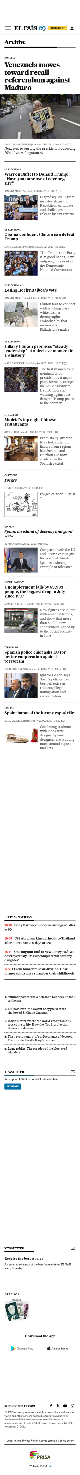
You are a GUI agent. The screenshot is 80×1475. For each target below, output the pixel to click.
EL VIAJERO (11, 415)
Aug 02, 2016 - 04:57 (52, 669)
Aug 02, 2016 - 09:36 (44, 432)
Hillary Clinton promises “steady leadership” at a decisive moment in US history (39, 351)
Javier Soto (11, 432)
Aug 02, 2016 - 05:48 (35, 543)
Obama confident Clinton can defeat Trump (39, 237)
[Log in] (72, 28)
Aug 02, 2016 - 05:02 (50, 604)
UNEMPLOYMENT (14, 582)
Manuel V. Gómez (14, 604)
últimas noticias (18, 917)
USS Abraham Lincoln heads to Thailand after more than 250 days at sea (39, 940)
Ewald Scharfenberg (17, 144)
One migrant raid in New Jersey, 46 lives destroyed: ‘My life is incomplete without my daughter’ (39, 956)
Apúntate (12, 1086)
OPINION (9, 526)
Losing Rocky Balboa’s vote (30, 291)
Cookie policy (66, 1440)
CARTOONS (10, 475)
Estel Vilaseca (13, 720)
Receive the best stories (23, 1258)
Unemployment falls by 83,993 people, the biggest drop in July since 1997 (34, 592)
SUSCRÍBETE (57, 28)
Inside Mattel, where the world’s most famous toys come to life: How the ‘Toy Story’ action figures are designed (39, 1024)
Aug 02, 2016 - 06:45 (29, 488)
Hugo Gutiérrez (14, 669)
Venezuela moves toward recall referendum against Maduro (37, 76)
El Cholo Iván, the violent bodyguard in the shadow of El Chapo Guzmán (37, 1010)
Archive (10, 1294)
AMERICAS (10, 58)
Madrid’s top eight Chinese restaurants (30, 422)
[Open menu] (8, 28)
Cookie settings (48, 1440)
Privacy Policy (30, 1440)
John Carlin (12, 543)
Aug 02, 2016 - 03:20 (51, 720)
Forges (10, 480)
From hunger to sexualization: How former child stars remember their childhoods (39, 971)
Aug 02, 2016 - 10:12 (48, 191)
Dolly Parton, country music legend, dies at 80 (39, 927)
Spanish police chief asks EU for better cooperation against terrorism (35, 657)
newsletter (14, 1072)
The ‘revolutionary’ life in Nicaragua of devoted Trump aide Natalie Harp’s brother (40, 1038)
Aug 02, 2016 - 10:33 (57, 144)
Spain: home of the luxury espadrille (39, 713)
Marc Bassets (13, 246)
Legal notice (14, 1440)
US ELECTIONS (12, 230)
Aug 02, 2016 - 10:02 (52, 246)
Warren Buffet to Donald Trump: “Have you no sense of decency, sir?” (36, 179)
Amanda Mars (12, 191)
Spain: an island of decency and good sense (38, 534)
